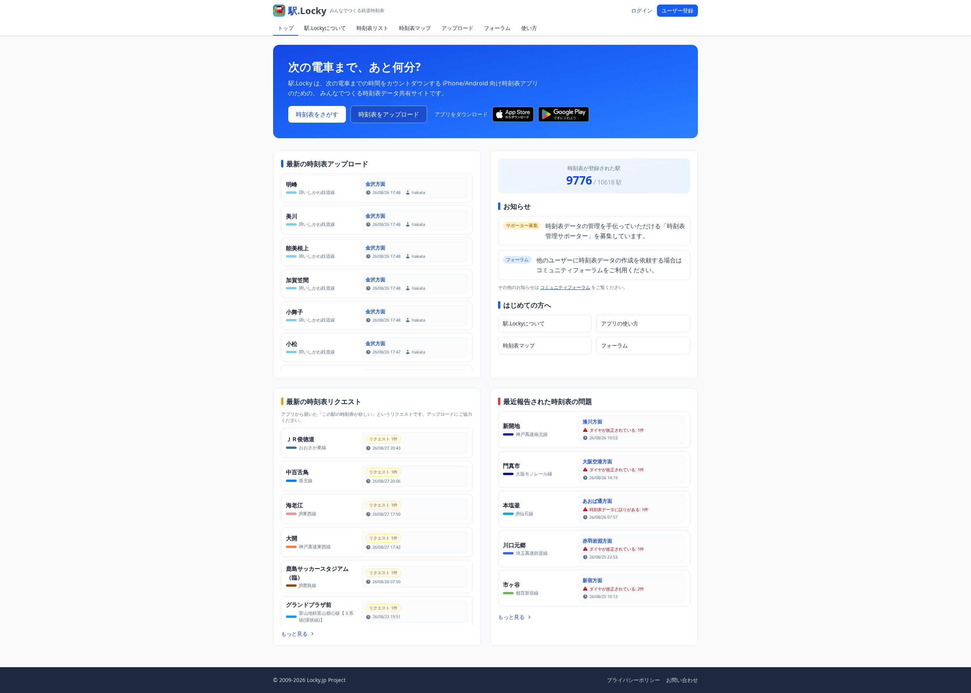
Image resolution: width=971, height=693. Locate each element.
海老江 (294, 505)
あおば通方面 (597, 500)
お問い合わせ (682, 680)
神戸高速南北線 (532, 434)
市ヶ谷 (511, 584)
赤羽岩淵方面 (597, 540)
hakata (418, 192)
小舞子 (294, 312)
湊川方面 (592, 421)
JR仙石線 (524, 513)
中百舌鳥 (297, 472)
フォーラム (497, 28)
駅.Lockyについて (325, 28)
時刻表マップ (415, 28)
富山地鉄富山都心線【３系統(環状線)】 (326, 616)
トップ (286, 28)
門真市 (511, 465)
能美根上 (297, 248)
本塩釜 (511, 505)
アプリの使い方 (619, 323)
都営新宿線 (527, 593)
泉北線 (306, 480)
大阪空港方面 (597, 461)
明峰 (291, 184)
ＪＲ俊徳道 (300, 439)
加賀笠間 (297, 280)
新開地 (511, 425)
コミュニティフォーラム (565, 287)
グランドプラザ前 (309, 604)
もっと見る (294, 633)
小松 (291, 343)
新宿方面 (592, 580)
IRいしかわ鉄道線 (317, 192)
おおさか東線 (312, 447)
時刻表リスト (372, 28)
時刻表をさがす (317, 114)
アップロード (457, 28)
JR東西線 (307, 513)
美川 (291, 216)
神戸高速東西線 (315, 546)
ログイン (641, 10)
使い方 (529, 28)
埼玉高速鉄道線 (532, 553)
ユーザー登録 (677, 10)
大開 (291, 538)
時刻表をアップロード (388, 114)
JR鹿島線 (307, 585)
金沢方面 (375, 183)
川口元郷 (514, 545)
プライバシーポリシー (633, 680)
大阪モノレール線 (534, 473)
